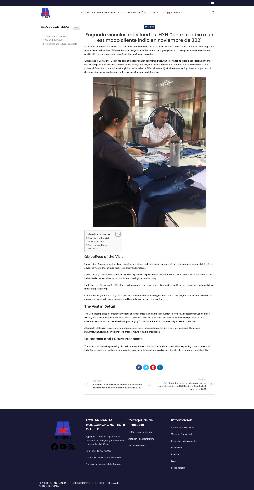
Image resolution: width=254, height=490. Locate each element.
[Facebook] (56, 443)
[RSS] (70, 443)
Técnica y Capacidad (183, 431)
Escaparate (178, 444)
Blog (175, 458)
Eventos (149, 27)
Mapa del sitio (180, 464)
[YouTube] (63, 443)
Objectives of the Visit (98, 238)
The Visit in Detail (96, 241)
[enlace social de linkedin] (160, 367)
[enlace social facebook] (208, 3)
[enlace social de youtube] (212, 3)
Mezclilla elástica (139, 442)
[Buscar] (213, 12)
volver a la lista (149, 384)
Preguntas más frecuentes (186, 438)
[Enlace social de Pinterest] (153, 367)
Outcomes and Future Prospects (98, 247)
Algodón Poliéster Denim (142, 435)
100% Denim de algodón (142, 429)
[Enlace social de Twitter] (146, 367)
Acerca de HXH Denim (184, 424)
